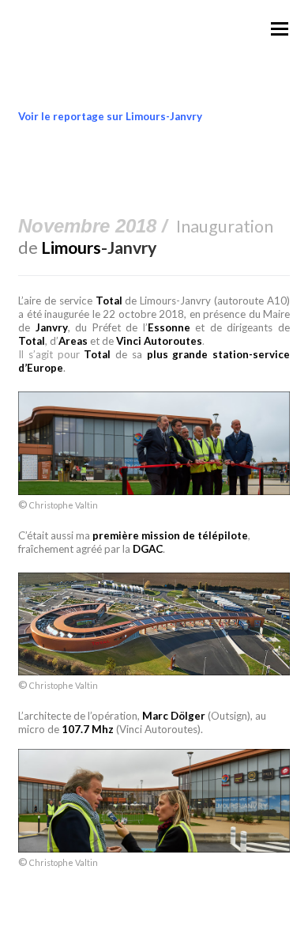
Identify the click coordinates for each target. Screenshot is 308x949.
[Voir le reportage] (154, 671)
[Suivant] (288, 191)
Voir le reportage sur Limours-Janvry (110, 116)
